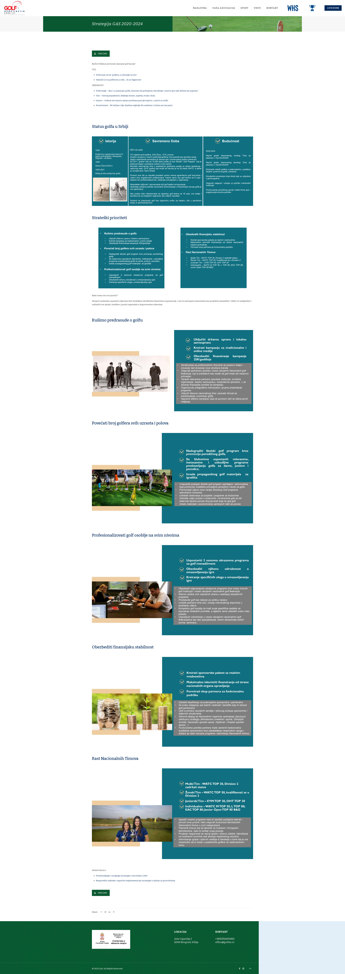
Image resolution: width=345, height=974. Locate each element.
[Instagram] (243, 968)
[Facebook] (239, 968)
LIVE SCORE (333, 8)
